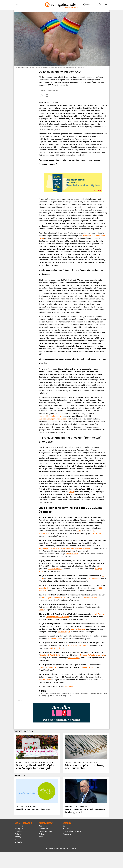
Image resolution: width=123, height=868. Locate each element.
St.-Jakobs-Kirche (55, 639)
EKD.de (66, 829)
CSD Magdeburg (87, 667)
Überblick (69, 686)
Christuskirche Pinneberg (50, 416)
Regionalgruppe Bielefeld (49, 548)
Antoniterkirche (55, 569)
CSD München (94, 578)
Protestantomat (45, 831)
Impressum (73, 848)
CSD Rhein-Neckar (57, 648)
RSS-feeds (43, 826)
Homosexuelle (55, 693)
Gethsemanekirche (89, 598)
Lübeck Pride (73, 658)
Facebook (19, 826)
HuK (69, 696)
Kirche (46, 693)
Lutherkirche (44, 588)
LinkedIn (18, 842)
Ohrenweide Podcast (26, 806)
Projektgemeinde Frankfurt (53, 598)
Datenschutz (64, 848)
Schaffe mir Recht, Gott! (50, 655)
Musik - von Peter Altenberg (34, 809)
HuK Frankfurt (99, 614)
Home (41, 95)
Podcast (42, 834)
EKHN (71, 492)
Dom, (41, 610)
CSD (40, 693)
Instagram (19, 829)
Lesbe (77, 693)
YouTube (18, 831)
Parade (51, 696)
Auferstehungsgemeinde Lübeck (53, 419)
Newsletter (43, 829)
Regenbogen (43, 696)
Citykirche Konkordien (77, 645)
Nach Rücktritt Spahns (76, 806)
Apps (41, 837)
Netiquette (49, 848)
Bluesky (18, 837)
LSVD (78, 531)
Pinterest (18, 834)
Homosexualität (67, 693)
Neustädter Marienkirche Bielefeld (75, 548)
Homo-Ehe (84, 693)
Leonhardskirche (78, 629)
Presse (56, 848)
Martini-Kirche (45, 680)
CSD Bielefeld (72, 554)
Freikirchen (67, 834)
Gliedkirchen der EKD (72, 831)
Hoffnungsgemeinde (47, 667)
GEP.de (66, 826)
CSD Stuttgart (64, 632)
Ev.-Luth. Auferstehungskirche (92, 655)
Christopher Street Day (98, 693)
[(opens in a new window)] (73, 182)
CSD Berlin (96, 533)
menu (17, 4)
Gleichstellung (61, 696)
